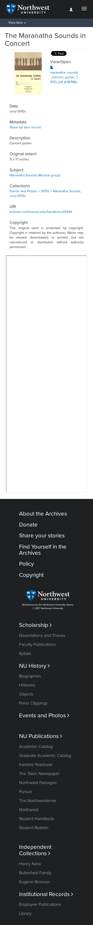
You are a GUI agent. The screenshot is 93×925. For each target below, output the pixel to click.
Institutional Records (46, 894)
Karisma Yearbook (35, 764)
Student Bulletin (33, 827)
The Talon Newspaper (39, 773)
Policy (26, 563)
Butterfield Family (35, 872)
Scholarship (35, 625)
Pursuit (25, 791)
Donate (28, 524)
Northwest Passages (38, 782)
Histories (27, 685)
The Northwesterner (38, 800)
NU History (34, 665)
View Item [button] (16, 23)
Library (25, 913)
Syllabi (25, 653)
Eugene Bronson (34, 881)
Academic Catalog (36, 746)
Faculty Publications (37, 644)
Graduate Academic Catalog (45, 755)
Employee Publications (40, 904)
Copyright (31, 575)
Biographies (30, 676)
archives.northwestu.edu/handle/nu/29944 (41, 212)
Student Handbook (36, 818)
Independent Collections (35, 850)
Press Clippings (33, 703)
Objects (26, 694)
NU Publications (40, 736)
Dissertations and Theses (42, 635)
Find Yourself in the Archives (43, 549)
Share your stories (42, 535)
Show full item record (25, 127)
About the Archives (43, 513)
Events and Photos (44, 715)
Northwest (28, 809)
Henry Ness (30, 863)
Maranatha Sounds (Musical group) (35, 175)
